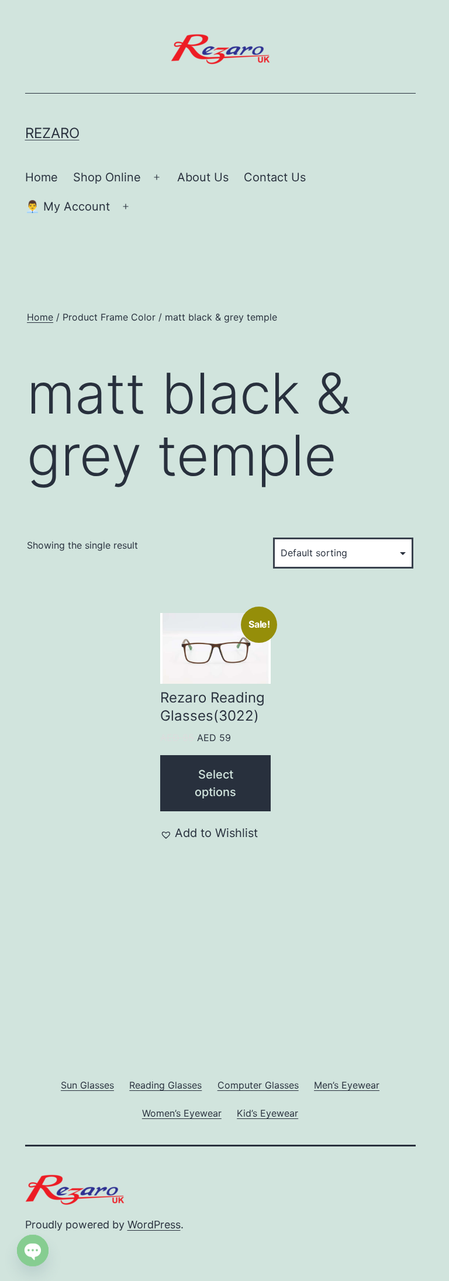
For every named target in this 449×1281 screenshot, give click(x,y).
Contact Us (275, 177)
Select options (215, 783)
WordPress (154, 1224)
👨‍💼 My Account (67, 206)
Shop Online (107, 177)
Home (41, 177)
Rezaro (52, 133)
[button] (209, 833)
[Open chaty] (33, 1250)
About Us (203, 177)
